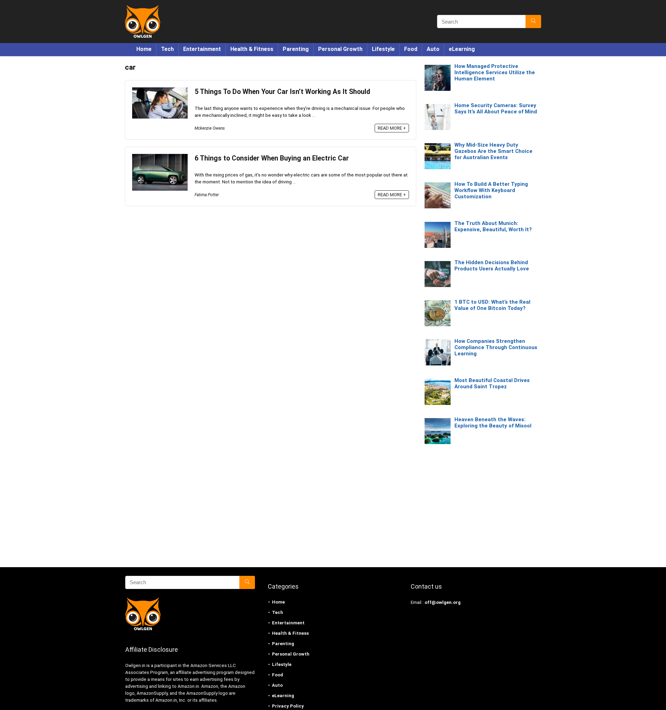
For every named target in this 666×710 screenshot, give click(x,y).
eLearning (462, 49)
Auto (433, 49)
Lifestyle (383, 49)
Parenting (296, 49)
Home (144, 49)
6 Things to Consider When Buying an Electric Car (272, 158)
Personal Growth (340, 49)
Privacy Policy (288, 706)
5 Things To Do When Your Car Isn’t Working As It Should (282, 92)
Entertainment (202, 49)
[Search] (533, 21)
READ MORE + (392, 128)
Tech (167, 49)
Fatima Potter (207, 194)
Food (410, 49)
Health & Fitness (251, 49)
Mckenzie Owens (210, 128)
